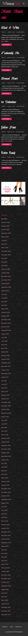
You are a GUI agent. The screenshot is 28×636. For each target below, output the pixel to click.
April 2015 (4, 474)
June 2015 (4, 467)
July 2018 (4, 337)
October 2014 (5, 496)
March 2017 (4, 391)
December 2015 (6, 445)
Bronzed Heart (9, 78)
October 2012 (5, 582)
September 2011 (6, 614)
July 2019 (4, 294)
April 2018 (4, 348)
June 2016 (4, 424)
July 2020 (4, 258)
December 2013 (6, 532)
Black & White (10, 28)
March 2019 (4, 309)
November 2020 (6, 255)
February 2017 (5, 395)
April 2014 (4, 517)
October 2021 (5, 229)
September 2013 (6, 542)
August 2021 (5, 237)
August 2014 (5, 503)
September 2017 (6, 373)
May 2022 (4, 219)
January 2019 (5, 316)
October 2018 (5, 327)
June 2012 (4, 593)
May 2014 (4, 514)
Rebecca (3, 32)
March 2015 (4, 478)
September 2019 (6, 287)
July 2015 (4, 463)
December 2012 (6, 575)
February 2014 (5, 524)
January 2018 (5, 359)
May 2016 (4, 427)
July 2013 (4, 550)
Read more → (6, 44)
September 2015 (6, 456)
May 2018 (4, 344)
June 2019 (4, 298)
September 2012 (6, 586)
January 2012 (5, 604)
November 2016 (6, 406)
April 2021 (4, 244)
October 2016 (5, 409)
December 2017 (5, 363)
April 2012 (4, 596)
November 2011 (5, 611)
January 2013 (5, 571)
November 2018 (6, 323)
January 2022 (5, 226)
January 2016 (5, 442)
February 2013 (5, 568)
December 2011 (5, 607)
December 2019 (6, 276)
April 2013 (4, 560)
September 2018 (6, 330)
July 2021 (4, 240)
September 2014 (6, 499)
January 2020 (5, 273)
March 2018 (4, 352)
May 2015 (4, 470)
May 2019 (4, 301)
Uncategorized (20, 32)
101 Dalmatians (8, 102)
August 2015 (5, 460)
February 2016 (5, 438)
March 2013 (4, 564)
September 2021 (6, 233)
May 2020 (4, 262)
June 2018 (4, 341)
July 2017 (4, 381)
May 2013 (4, 557)
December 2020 (6, 251)
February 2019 (5, 312)
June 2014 (4, 510)
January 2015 (5, 485)
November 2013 (6, 535)
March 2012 (4, 600)
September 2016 (6, 413)
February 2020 (5, 269)
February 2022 (5, 222)
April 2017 (4, 388)
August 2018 (5, 334)
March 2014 (4, 521)
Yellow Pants (8, 127)
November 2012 (6, 578)
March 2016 (4, 434)
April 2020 (4, 265)
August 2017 (5, 377)
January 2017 (5, 398)
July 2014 (4, 506)
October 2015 (5, 452)
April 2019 (4, 305)
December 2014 (6, 488)
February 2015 (5, 481)
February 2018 (5, 355)
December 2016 (6, 402)
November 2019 (6, 280)
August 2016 (5, 417)
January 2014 (5, 528)
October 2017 (5, 370)
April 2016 (4, 431)
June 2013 (4, 553)
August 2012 (5, 589)
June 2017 (4, 384)
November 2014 (6, 492)
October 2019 (5, 283)
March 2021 (4, 247)
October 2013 (5, 539)
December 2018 (6, 319)
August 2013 (5, 546)
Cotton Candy (8, 153)
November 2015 (6, 449)
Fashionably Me (10, 53)
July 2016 (4, 420)
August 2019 (5, 291)
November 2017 (6, 366)
